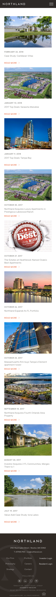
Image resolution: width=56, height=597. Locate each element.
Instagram (36, 581)
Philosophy (10, 564)
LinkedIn (25, 581)
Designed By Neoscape (28, 588)
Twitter (31, 581)
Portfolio (28, 558)
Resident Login (45, 564)
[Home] (14, 4)
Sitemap (40, 586)
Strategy (10, 569)
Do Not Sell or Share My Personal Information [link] (28, 590)
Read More (10, 63)
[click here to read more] (28, 32)
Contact (28, 569)
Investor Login (45, 558)
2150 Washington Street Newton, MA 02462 (28, 548)
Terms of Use (18, 586)
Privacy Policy (30, 586)
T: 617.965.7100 (20, 552)
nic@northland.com (34, 552)
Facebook (19, 581)
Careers (28, 564)
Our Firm (10, 558)
